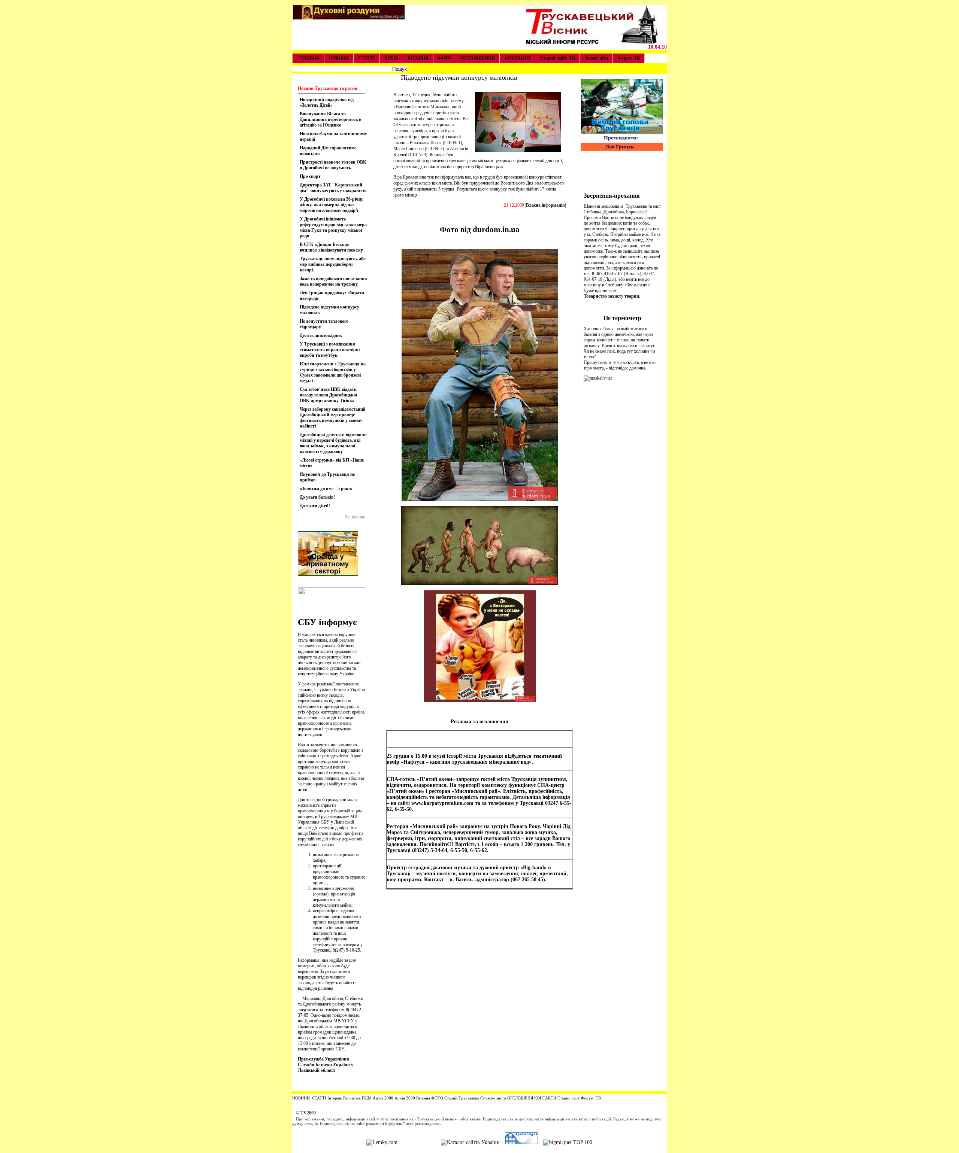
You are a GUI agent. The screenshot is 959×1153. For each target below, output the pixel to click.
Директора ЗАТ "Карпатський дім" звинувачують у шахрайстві (333, 187)
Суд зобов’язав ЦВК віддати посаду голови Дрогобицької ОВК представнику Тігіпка (328, 395)
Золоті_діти (596, 58)
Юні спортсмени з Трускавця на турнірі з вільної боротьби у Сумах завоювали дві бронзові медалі (333, 372)
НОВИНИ (339, 58)
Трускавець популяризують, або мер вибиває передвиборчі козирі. (333, 264)
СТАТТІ (366, 58)
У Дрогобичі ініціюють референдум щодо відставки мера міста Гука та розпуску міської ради (333, 227)
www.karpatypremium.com (442, 803)
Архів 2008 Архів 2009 (394, 1098)
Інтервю (334, 1098)
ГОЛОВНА (308, 58)
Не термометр (622, 318)
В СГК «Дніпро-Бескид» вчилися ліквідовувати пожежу (331, 247)
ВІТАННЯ (418, 58)
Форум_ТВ (629, 58)
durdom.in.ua (496, 229)
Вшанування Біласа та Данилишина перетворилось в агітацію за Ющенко (330, 119)
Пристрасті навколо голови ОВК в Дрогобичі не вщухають (333, 164)
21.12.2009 (514, 205)
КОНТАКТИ (517, 58)
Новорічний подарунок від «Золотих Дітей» (327, 102)
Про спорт (310, 176)
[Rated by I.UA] (419, 1142)
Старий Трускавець (461, 1098)
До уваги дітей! (315, 505)
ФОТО (444, 58)
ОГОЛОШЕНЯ (520, 1098)
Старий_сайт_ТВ (557, 58)
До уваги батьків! (317, 497)
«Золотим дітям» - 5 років (326, 488)
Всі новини (355, 517)
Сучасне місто (493, 1098)
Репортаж (352, 1098)
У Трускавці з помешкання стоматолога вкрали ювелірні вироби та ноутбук (330, 349)
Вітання (423, 1098)
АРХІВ (391, 58)
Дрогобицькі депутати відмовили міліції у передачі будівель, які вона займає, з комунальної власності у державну (333, 443)
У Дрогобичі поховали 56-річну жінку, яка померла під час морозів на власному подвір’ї (331, 205)
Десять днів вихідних (321, 335)
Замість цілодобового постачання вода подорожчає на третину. (333, 281)
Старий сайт (568, 1098)
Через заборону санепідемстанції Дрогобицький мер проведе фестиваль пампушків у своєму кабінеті (332, 418)
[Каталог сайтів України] (470, 1142)
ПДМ (367, 1098)
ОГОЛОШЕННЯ (478, 58)
